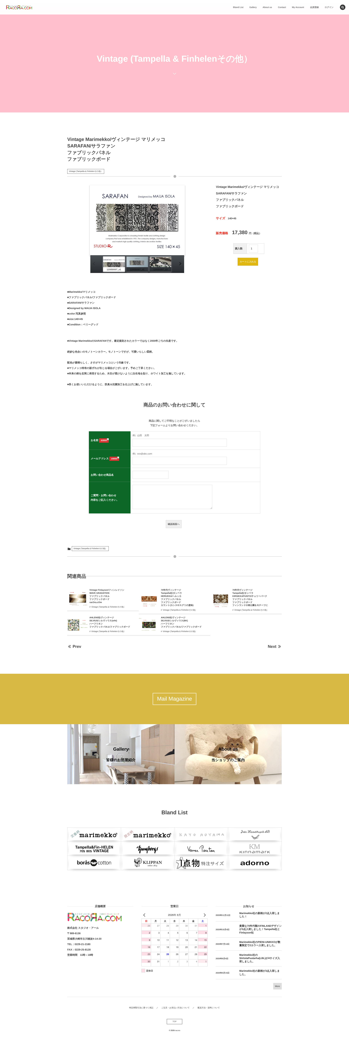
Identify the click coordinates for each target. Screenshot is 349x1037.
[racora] (19, 7)
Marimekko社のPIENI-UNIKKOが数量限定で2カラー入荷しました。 (259, 944)
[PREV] (144, 915)
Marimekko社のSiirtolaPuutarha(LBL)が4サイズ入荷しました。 (259, 958)
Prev (77, 646)
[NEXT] (204, 915)
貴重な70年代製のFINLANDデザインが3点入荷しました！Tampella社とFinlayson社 (260, 929)
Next (272, 646)
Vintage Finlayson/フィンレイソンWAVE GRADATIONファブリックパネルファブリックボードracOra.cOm (106, 596)
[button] (342, 7)
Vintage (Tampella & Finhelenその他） (86, 171)
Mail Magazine (174, 699)
